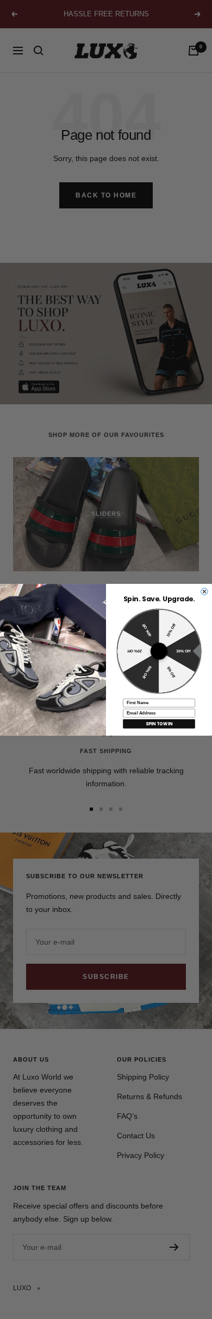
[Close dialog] (204, 591)
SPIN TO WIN (159, 723)
